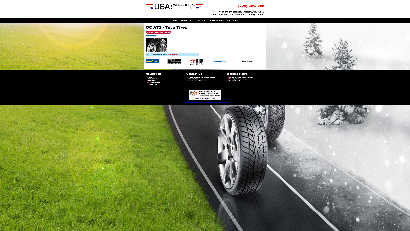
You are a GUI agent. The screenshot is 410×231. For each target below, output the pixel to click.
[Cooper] (211, 61)
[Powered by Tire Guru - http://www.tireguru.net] (194, 93)
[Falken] (232, 61)
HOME (174, 21)
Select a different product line (159, 32)
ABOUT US (200, 21)
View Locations (173, 55)
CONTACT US (232, 21)
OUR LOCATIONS (216, 21)
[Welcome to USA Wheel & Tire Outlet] (174, 6)
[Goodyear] (256, 61)
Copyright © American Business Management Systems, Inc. (205, 102)
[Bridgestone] (188, 61)
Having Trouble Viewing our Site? (205, 98)
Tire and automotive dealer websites (209, 94)
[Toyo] (160, 61)
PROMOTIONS (187, 21)
